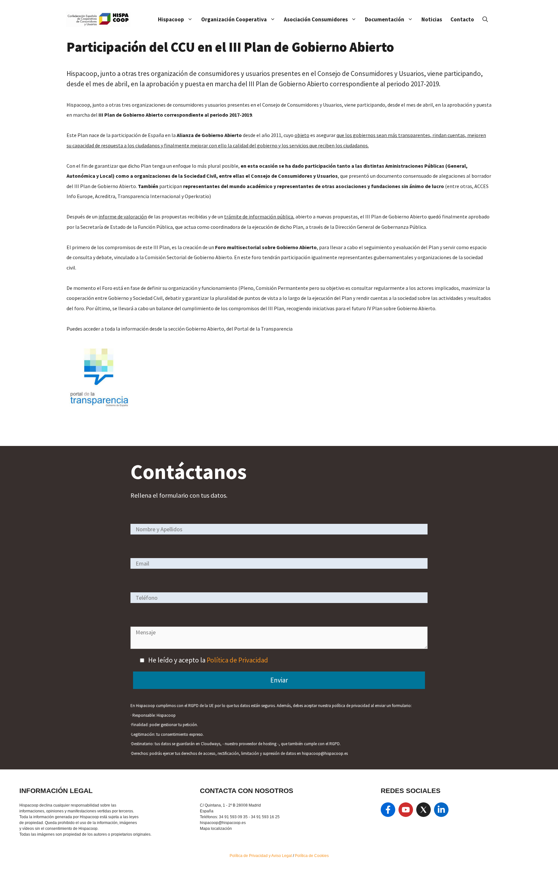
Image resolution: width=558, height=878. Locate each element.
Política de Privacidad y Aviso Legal (261, 855)
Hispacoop (171, 19)
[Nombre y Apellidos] (279, 528)
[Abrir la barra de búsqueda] (485, 19)
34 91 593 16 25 (265, 817)
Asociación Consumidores (316, 19)
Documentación (384, 19)
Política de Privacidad (237, 660)
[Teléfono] (279, 597)
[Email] (279, 563)
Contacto (462, 19)
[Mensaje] (279, 646)
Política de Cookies (312, 855)
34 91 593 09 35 (233, 817)
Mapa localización (216, 828)
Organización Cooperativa (234, 19)
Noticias (431, 19)
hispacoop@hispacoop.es (223, 822)
